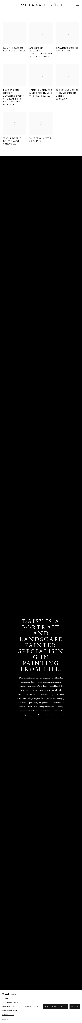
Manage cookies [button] (32, 1006)
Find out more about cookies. (9, 1014)
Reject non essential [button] (56, 1007)
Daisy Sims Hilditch (41, 5)
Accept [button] (74, 1007)
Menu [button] (77, 4)
